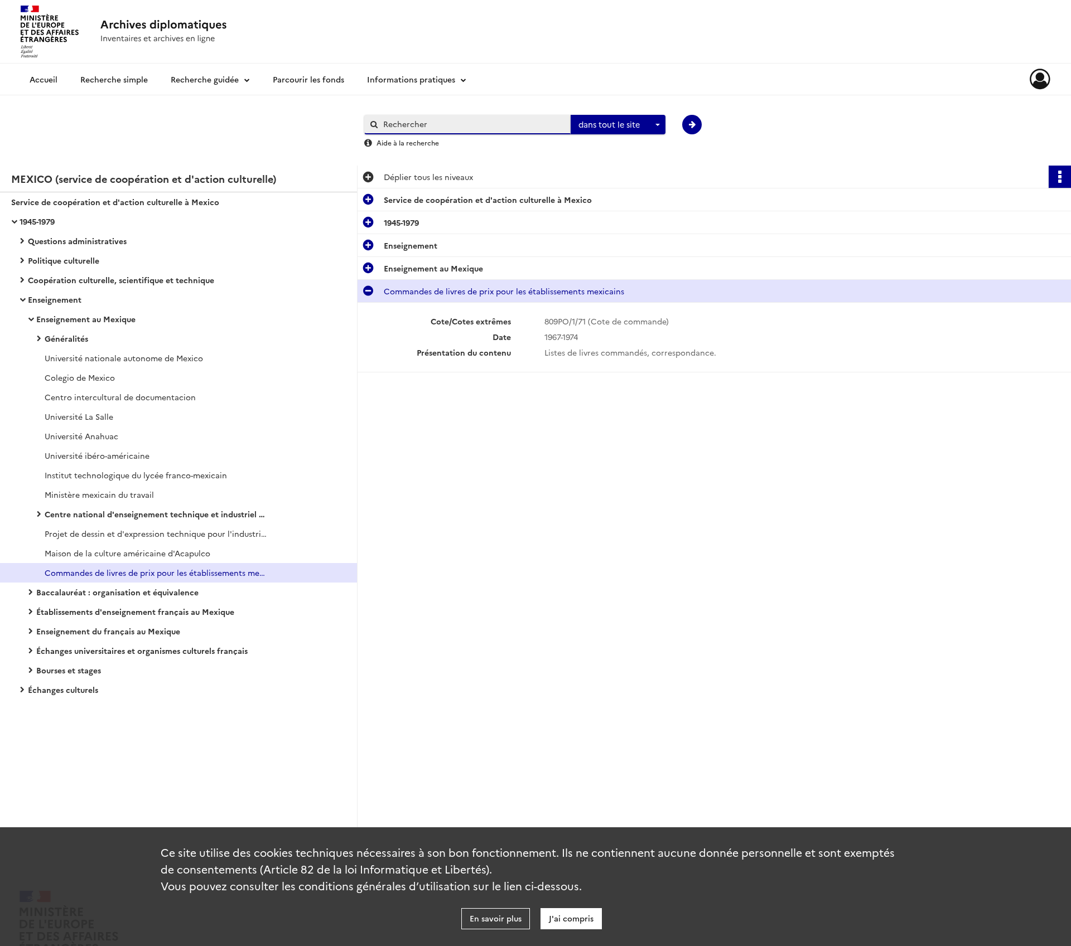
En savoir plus (496, 918)
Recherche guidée (205, 79)
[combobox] (618, 125)
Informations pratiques (411, 79)
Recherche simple (114, 79)
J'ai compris (571, 918)
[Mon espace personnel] (1040, 79)
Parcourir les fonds (308, 79)
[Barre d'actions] (1060, 177)
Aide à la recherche (408, 142)
